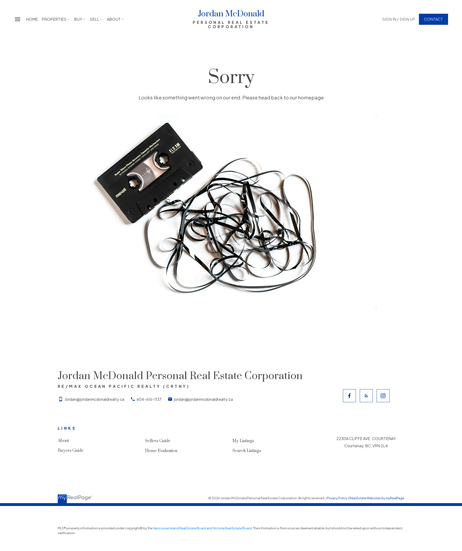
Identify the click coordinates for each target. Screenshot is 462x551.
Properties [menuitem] (54, 19)
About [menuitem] (114, 19)
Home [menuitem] (32, 19)
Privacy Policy (337, 498)
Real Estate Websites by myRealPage (376, 498)
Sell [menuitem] (94, 19)
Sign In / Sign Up (398, 19)
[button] (398, 19)
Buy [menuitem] (78, 19)
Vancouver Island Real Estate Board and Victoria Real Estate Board (202, 528)
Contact (433, 19)
